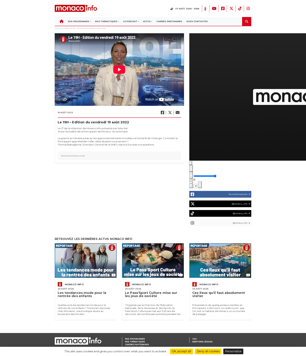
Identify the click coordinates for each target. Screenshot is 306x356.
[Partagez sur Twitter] (170, 112)
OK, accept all (181, 351)
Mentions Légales (202, 342)
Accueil (58, 28)
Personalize (233, 351)
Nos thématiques (135, 342)
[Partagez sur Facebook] (162, 112)
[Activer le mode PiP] (191, 184)
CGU (194, 339)
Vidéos (66, 28)
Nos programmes (135, 339)
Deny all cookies (208, 351)
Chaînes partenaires (137, 344)
